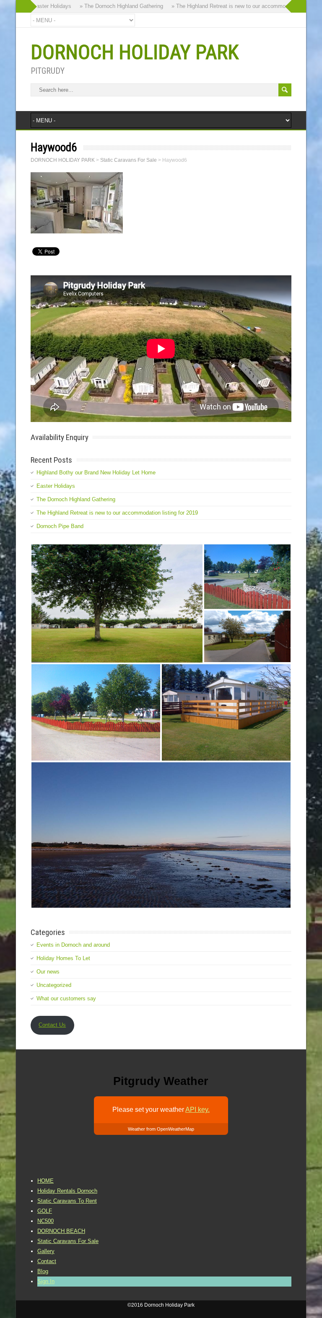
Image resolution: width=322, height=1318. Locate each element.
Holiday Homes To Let (63, 958)
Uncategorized (53, 985)
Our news (48, 971)
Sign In (46, 1281)
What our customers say (66, 998)
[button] (117, 603)
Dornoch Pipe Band (59, 526)
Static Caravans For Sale (68, 1241)
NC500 (45, 1221)
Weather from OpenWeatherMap (161, 1129)
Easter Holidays (55, 486)
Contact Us (52, 1025)
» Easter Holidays (40, 6)
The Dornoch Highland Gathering (75, 499)
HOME (45, 1181)
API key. (197, 1109)
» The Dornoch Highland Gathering (112, 6)
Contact (46, 1261)
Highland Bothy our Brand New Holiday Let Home (96, 472)
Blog (42, 1271)
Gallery (46, 1251)
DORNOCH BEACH (61, 1231)
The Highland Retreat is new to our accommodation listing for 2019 (117, 513)
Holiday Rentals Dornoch (67, 1191)
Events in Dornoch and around (73, 945)
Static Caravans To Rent (67, 1201)
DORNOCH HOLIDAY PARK (135, 52)
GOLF (44, 1211)
